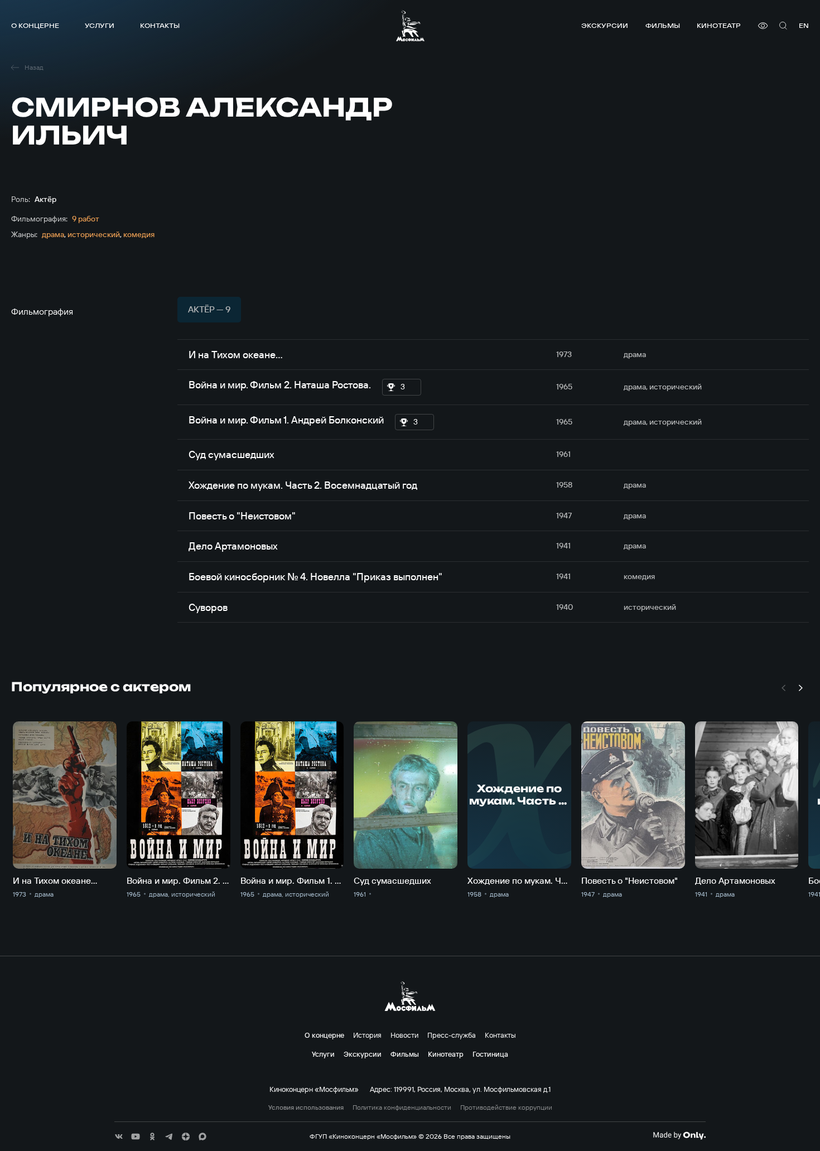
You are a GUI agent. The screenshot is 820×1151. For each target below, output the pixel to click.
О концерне (35, 25)
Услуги (99, 25)
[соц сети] (118, 1136)
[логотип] (410, 25)
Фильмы (662, 25)
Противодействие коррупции (506, 1107)
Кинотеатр (719, 25)
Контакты (160, 25)
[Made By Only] (679, 1135)
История (367, 1034)
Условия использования (306, 1107)
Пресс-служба (451, 1034)
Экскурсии (604, 25)
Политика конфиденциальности (402, 1107)
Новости (404, 1034)
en (804, 25)
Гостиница (490, 1053)
